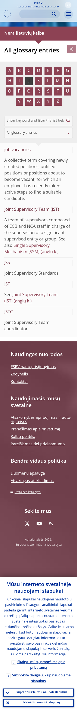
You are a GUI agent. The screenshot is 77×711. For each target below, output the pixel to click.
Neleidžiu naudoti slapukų (41, 702)
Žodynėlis (19, 374)
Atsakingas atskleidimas (32, 481)
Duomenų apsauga (28, 473)
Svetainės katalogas (28, 492)
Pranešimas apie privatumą (35, 429)
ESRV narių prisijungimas (33, 367)
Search (54, 14)
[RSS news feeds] (51, 523)
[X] (27, 523)
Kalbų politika (23, 437)
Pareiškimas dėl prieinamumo (38, 444)
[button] (68, 5)
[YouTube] (39, 523)
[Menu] (68, 14)
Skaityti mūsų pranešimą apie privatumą (41, 665)
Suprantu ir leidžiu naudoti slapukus (41, 692)
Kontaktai (19, 382)
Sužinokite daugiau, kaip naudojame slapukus (41, 678)
